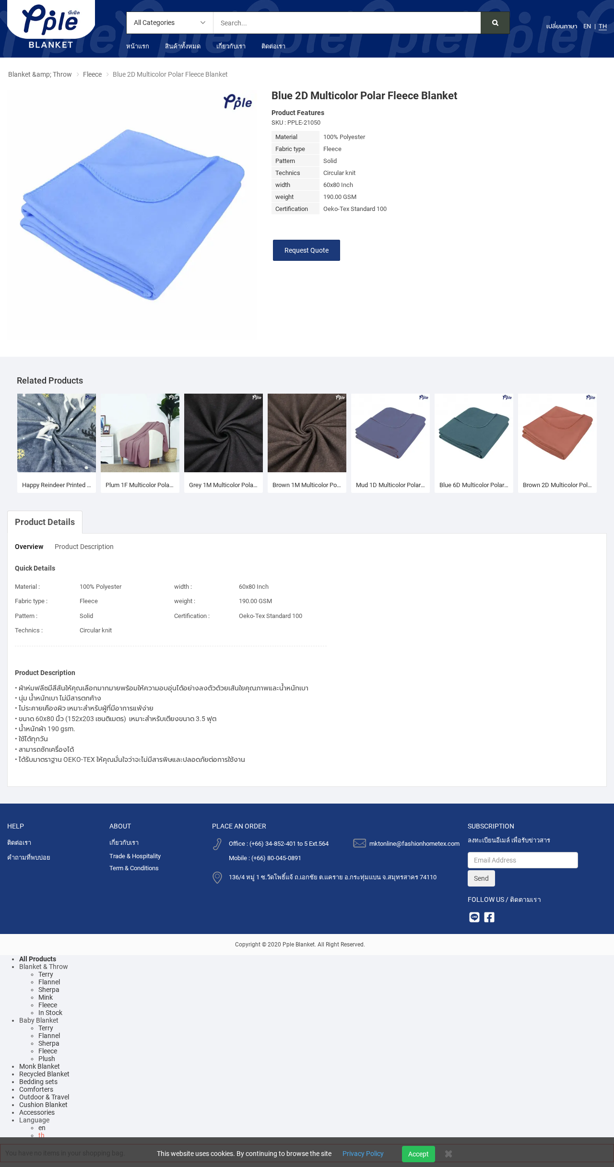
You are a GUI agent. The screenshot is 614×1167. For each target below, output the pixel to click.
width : (183, 586)
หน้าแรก (137, 46)
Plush (46, 1058)
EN (587, 26)
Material (286, 136)
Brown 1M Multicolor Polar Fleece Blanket (307, 485)
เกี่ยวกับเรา (231, 46)
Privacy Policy (363, 1153)
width (282, 184)
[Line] (474, 916)
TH (603, 26)
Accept (418, 1154)
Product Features (298, 113)
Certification (291, 208)
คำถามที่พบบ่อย (28, 857)
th (41, 1135)
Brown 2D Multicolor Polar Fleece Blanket (557, 485)
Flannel (49, 982)
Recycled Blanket (44, 1074)
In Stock (50, 1012)
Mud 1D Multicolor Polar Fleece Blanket (390, 485)
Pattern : (26, 615)
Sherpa (48, 989)
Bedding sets (38, 1081)
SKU (277, 122)
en (42, 1128)
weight (284, 196)
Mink (45, 997)
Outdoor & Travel (44, 1097)
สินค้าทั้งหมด (183, 46)
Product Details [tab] (45, 522)
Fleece (92, 74)
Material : (27, 586)
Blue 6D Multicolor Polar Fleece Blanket (473, 485)
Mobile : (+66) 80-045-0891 (265, 858)
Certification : (192, 615)
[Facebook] (489, 916)
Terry (45, 974)
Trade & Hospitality (135, 856)
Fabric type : (31, 601)
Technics (287, 172)
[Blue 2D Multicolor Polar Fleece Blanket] (132, 214)
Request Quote (306, 250)
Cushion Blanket (43, 1105)
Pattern (285, 160)
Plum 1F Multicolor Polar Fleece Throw (140, 485)
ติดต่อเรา (273, 46)
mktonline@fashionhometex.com (414, 843)
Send (481, 878)
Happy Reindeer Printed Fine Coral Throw (56, 485)
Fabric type (290, 148)
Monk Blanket (39, 1066)
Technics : (29, 630)
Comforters (36, 1089)
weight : (184, 601)
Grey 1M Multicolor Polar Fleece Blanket (223, 485)
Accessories (37, 1112)
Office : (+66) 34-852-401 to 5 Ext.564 (279, 843)
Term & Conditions (134, 868)
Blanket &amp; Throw (40, 74)
